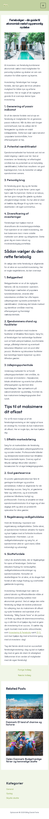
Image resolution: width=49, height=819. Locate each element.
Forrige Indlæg (24, 670)
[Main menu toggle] (43, 5)
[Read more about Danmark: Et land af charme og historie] (24, 706)
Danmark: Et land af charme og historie (24, 723)
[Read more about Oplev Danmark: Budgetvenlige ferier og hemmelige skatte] (24, 743)
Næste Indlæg (24, 675)
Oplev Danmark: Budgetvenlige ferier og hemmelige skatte (24, 760)
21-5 (39, 632)
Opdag (9, 793)
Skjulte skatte (12, 798)
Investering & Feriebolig (20, 632)
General (9, 789)
